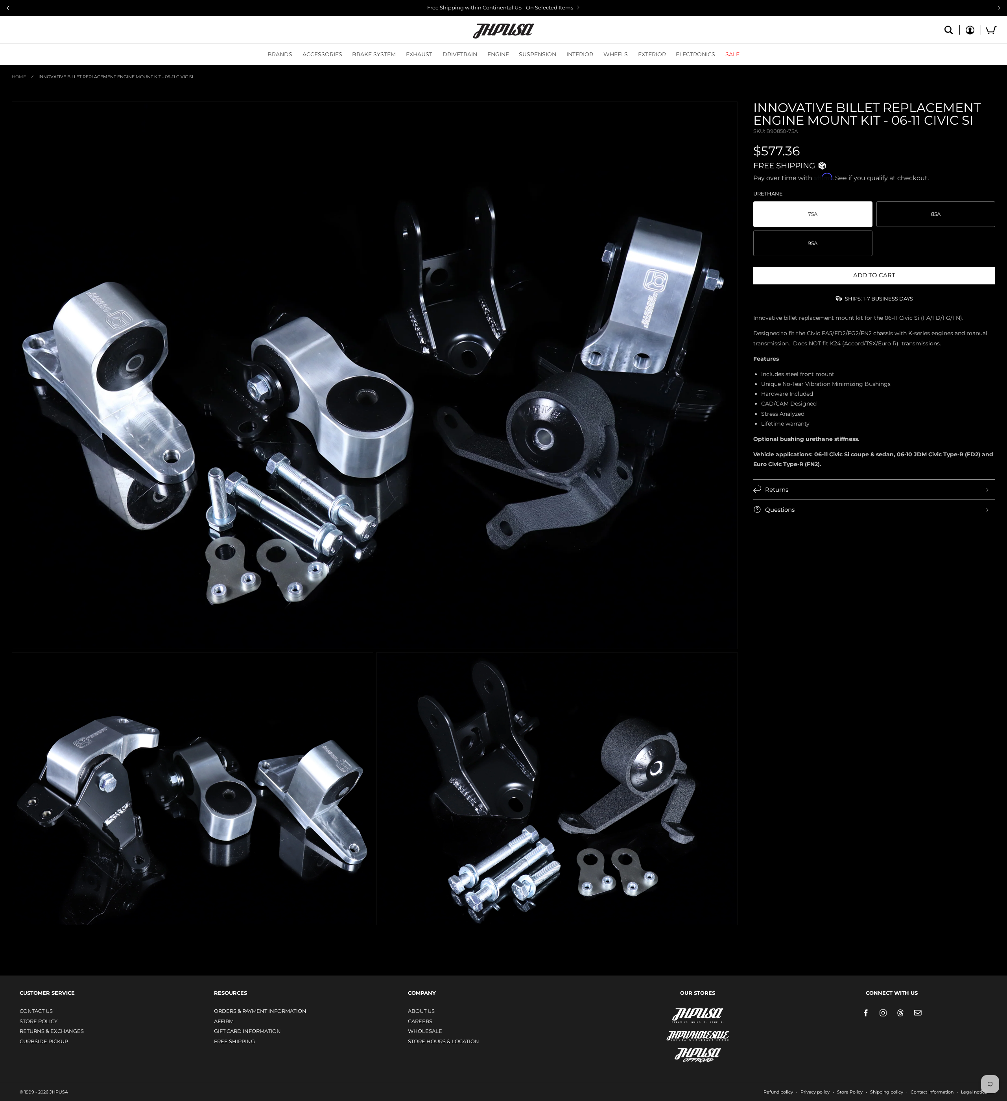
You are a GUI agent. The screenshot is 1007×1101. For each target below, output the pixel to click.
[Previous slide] (8, 8)
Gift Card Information (247, 1031)
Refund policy (778, 1092)
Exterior (652, 54)
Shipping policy (886, 1092)
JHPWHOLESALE (680, 1031)
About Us (421, 1011)
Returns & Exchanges (52, 1031)
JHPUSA (677, 1015)
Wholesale (425, 1031)
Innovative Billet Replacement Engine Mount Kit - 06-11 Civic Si (116, 76)
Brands (279, 54)
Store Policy (38, 1021)
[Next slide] (999, 8)
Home (19, 76)
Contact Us (36, 1011)
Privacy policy (815, 1092)
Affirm (224, 1021)
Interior (579, 54)
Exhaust (419, 54)
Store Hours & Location (443, 1041)
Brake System (374, 54)
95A (812, 243)
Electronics (695, 54)
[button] (279, 54)
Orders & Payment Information (260, 1011)
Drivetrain (460, 54)
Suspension (537, 54)
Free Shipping (234, 1041)
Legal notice (974, 1092)
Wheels (615, 54)
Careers (420, 1021)
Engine (498, 54)
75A (812, 214)
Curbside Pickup (44, 1041)
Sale (732, 54)
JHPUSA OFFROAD (686, 1054)
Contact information (932, 1092)
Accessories (322, 54)
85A (936, 214)
